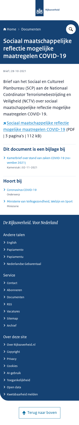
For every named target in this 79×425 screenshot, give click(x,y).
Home (11, 29)
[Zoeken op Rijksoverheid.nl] (71, 29)
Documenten (31, 29)
